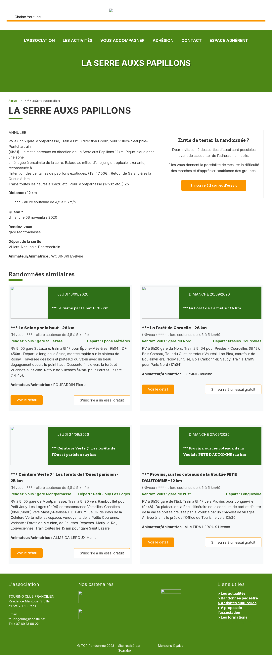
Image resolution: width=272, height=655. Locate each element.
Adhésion (163, 40)
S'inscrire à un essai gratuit (102, 400)
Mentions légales (170, 646)
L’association (39, 40)
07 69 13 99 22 (27, 624)
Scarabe (124, 650)
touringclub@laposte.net (27, 619)
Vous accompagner (122, 40)
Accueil (13, 100)
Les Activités (77, 40)
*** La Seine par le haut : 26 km (80, 307)
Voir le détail (27, 400)
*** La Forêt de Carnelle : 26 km (212, 307)
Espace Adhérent (229, 40)
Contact (191, 40)
